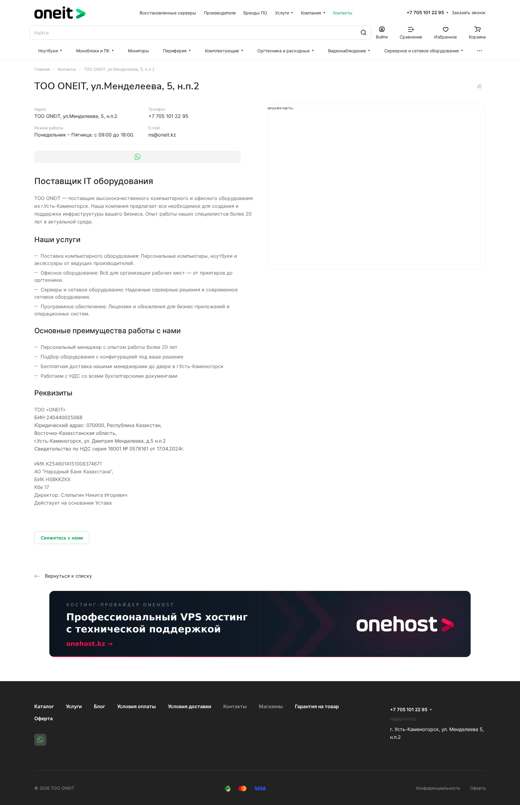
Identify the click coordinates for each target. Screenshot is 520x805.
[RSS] (479, 86)
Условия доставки (189, 706)
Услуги (74, 706)
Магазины (271, 706)
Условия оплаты (136, 706)
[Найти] (363, 33)
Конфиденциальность (438, 788)
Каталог (44, 706)
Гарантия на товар (317, 706)
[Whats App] (137, 157)
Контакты (235, 706)
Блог (99, 706)
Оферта (43, 718)
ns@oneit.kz (162, 135)
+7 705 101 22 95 (425, 12)
